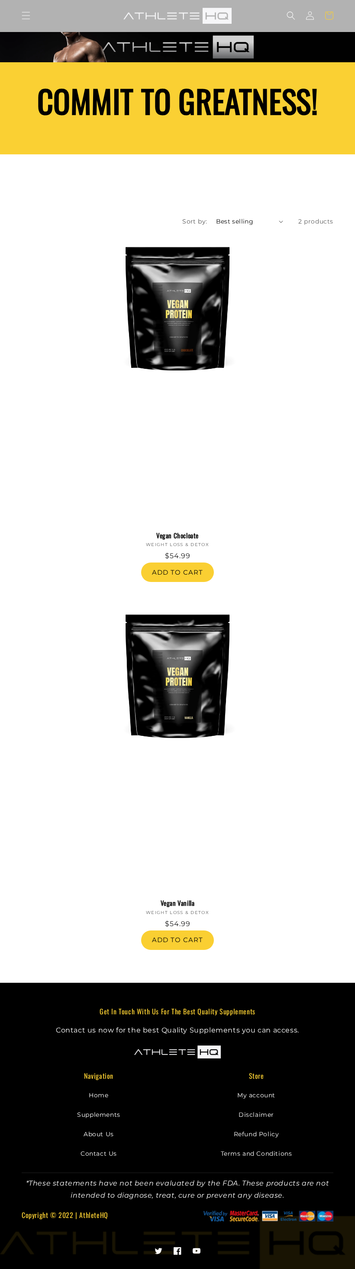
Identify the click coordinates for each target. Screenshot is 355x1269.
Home (98, 1095)
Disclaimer (256, 1115)
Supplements (98, 1115)
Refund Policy (256, 1134)
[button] (26, 15)
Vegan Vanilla (178, 903)
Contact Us (99, 1153)
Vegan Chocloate (177, 535)
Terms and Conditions (256, 1153)
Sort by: (194, 221)
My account (256, 1095)
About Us (99, 1134)
